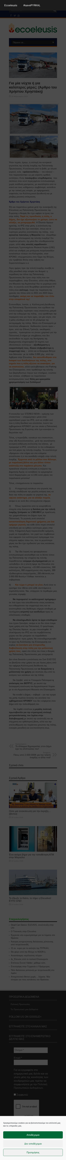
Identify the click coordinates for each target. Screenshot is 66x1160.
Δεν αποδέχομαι (33, 1143)
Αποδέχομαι (33, 1135)
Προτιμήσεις (33, 1152)
